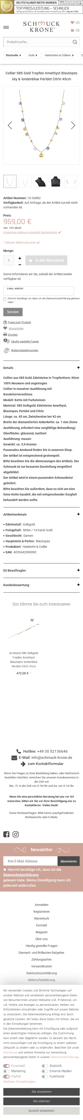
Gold (31, 55)
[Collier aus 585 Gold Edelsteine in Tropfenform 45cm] (41, 125)
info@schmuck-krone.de (51, 757)
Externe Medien (61, 1071)
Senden (13, 312)
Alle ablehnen (41, 1101)
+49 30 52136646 (52, 751)
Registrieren (41, 911)
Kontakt (41, 925)
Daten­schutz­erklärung (64, 1057)
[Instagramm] (16, 834)
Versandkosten (41, 966)
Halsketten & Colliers (58, 55)
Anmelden (41, 905)
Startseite (12, 55)
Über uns (41, 939)
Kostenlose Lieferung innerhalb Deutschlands (30, 232)
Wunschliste (78, 22)
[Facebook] (6, 834)
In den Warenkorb (49, 260)
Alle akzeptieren (42, 1092)
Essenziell (18, 1066)
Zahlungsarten (41, 959)
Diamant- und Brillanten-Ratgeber (41, 952)
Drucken (13, 334)
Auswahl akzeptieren (41, 1111)
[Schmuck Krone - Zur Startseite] (41, 26)
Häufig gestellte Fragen (42, 946)
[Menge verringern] (20, 265)
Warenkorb (78, 30)
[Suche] (75, 42)
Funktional (57, 1076)
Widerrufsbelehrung (41, 980)
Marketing (18, 1071)
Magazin (42, 932)
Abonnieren (68, 861)
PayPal (16, 1076)
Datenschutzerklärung (41, 973)
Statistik (56, 1066)
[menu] (6, 27)
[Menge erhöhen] (20, 258)
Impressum (10, 1053)
